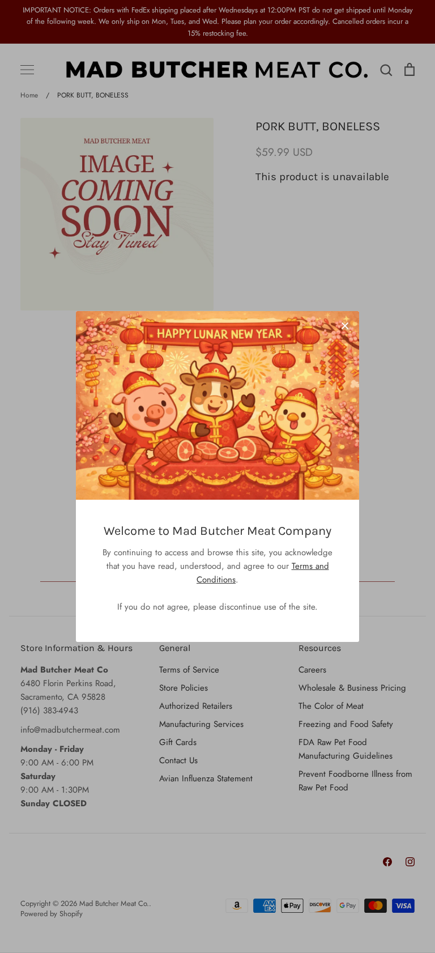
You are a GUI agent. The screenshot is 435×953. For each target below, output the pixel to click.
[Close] (344, 325)
